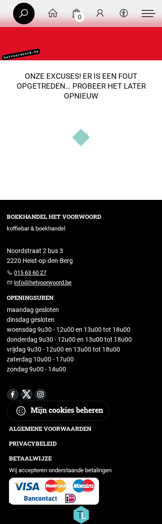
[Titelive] (81, 514)
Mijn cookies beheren (66, 410)
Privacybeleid (33, 443)
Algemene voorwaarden (50, 428)
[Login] (99, 14)
